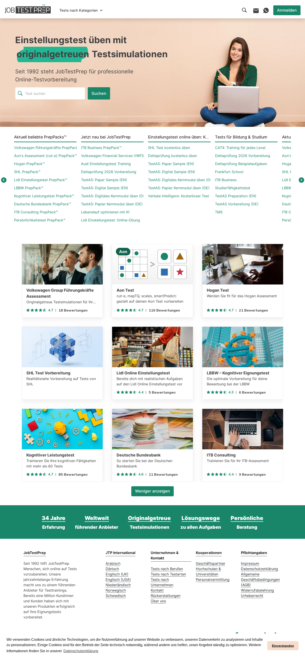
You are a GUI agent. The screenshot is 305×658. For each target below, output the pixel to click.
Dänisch (112, 569)
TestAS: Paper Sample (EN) (104, 180)
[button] (81, 10)
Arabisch (113, 563)
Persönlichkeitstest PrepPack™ (39, 220)
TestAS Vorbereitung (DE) (237, 204)
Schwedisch (116, 595)
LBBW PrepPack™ (28, 188)
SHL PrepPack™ (27, 172)
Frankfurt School (229, 172)
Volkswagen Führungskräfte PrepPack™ (47, 147)
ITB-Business (225, 180)
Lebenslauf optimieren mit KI (105, 212)
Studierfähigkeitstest (232, 188)
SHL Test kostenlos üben (169, 147)
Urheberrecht (252, 595)
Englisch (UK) (117, 574)
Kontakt (157, 590)
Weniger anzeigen (152, 491)
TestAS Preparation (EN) (235, 196)
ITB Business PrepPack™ (101, 147)
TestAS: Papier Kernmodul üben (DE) (112, 204)
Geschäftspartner (210, 563)
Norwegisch (116, 590)
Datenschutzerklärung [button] (80, 651)
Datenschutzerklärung (259, 569)
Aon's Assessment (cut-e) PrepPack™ (45, 155)
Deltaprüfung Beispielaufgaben (241, 163)
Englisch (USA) (118, 579)
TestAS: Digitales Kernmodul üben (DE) (114, 196)
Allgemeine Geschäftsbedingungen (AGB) (260, 579)
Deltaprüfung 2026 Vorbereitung (108, 172)
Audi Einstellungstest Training (106, 163)
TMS (219, 212)
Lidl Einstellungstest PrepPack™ (40, 180)
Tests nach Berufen (167, 569)
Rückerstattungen (165, 595)
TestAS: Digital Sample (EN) (104, 188)
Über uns (158, 601)
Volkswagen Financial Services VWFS (112, 155)
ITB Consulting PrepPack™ (36, 212)
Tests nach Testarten (168, 574)
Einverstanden (283, 645)
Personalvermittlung (213, 579)
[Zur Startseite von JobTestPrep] (27, 9)
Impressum (250, 563)
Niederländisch (118, 585)
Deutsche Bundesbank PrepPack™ (42, 204)
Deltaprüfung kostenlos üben (172, 155)
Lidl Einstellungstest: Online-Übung (110, 220)
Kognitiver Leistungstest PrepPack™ (44, 196)
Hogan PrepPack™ (29, 163)
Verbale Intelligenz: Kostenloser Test (178, 196)
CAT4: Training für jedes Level (240, 147)
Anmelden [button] (287, 10)
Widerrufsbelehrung (257, 590)
